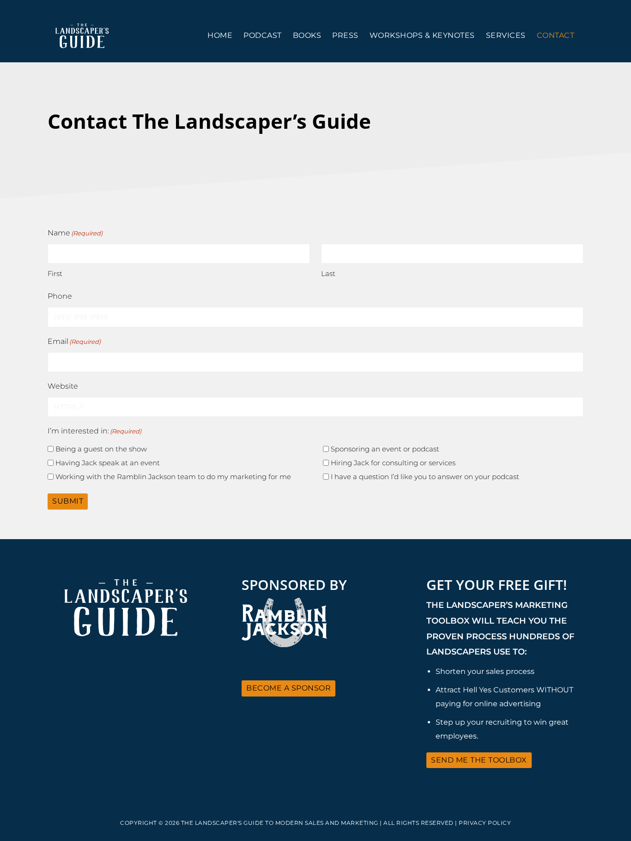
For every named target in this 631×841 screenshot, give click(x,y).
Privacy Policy (485, 822)
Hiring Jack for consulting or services (393, 462)
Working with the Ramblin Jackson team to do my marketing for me (173, 476)
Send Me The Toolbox (479, 760)
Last (328, 273)
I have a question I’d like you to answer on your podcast (425, 476)
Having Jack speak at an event (107, 462)
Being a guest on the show (101, 449)
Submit (67, 501)
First (55, 273)
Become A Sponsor (288, 688)
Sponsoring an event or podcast (385, 449)
